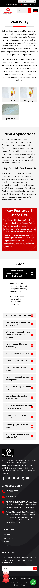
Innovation (7, 535)
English (23, 1)
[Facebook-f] (3, 478)
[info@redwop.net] (3, 496)
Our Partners (8, 538)
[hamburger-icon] (35, 10)
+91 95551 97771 (12, 491)
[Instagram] (8, 478)
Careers (6, 542)
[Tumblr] (23, 478)
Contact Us (8, 545)
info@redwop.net (12, 496)
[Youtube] (28, 478)
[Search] (29, 10)
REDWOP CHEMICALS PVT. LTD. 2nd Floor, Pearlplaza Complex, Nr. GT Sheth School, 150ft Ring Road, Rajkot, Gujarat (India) (21, 504)
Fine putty (28, 101)
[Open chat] (6, 577)
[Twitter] (18, 478)
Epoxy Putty (10, 119)
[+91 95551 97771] (3, 491)
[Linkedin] (13, 478)
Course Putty (10, 101)
